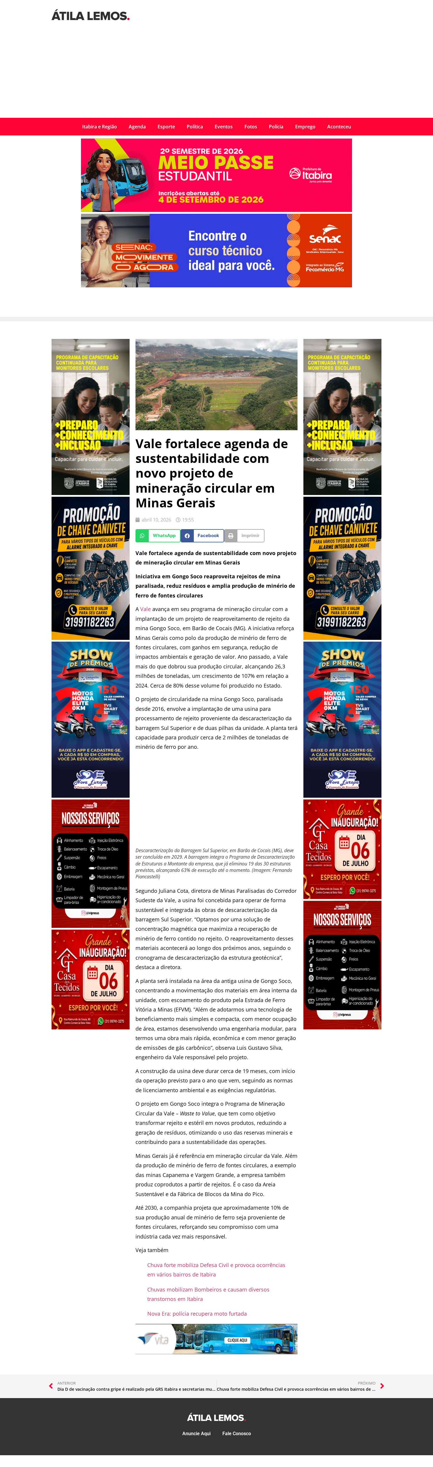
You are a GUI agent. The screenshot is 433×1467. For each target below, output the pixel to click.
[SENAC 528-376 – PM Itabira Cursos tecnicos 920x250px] (216, 286)
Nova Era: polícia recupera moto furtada (197, 1313)
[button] (158, 535)
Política (195, 126)
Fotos (250, 126)
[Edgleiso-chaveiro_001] (91, 638)
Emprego (305, 126)
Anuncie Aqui (196, 1433)
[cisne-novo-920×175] (216, 1352)
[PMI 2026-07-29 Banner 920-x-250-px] (216, 210)
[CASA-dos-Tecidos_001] (91, 1028)
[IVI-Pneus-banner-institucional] (91, 926)
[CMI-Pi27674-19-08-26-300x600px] (91, 493)
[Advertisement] (216, 73)
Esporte (166, 126)
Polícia (276, 126)
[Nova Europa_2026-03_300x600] (91, 796)
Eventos (224, 126)
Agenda (137, 126)
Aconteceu (339, 126)
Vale (145, 608)
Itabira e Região (99, 126)
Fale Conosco (236, 1433)
